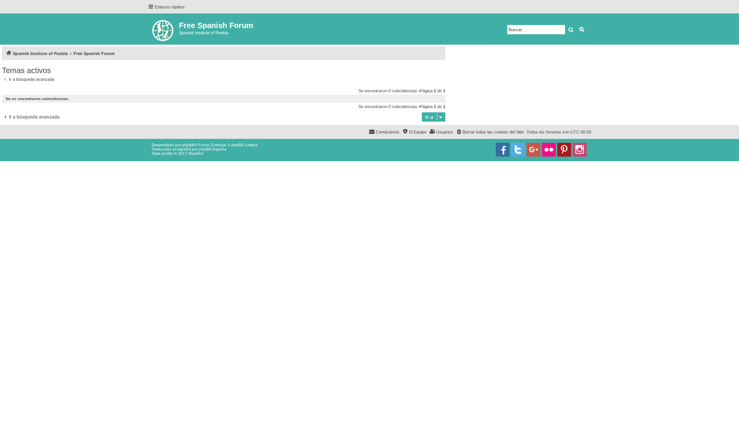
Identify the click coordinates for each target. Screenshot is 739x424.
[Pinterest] (564, 150)
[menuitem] (490, 132)
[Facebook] (503, 150)
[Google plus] (533, 150)
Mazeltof (195, 153)
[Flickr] (549, 150)
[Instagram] (580, 150)
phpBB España (212, 149)
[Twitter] (518, 150)
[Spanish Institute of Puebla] (163, 29)
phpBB (188, 145)
